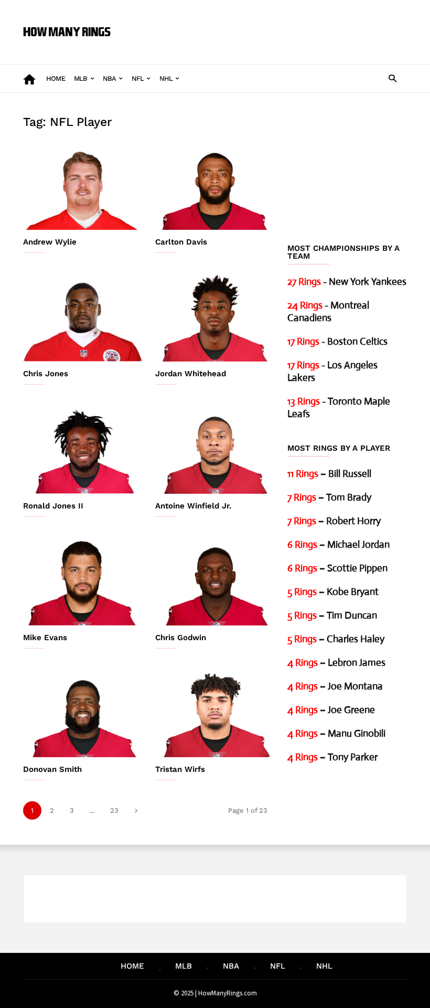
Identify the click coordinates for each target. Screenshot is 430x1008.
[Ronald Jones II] (83, 449)
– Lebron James (336, 662)
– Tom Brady (329, 497)
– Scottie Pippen (337, 568)
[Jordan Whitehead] (215, 318)
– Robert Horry (334, 521)
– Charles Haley (335, 639)
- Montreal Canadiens (328, 311)
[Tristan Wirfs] (215, 713)
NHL (166, 78)
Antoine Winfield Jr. (193, 506)
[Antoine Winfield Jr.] (215, 449)
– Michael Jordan (338, 544)
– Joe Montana (335, 686)
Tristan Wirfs (180, 769)
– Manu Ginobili (336, 733)
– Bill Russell (329, 474)
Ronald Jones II (53, 506)
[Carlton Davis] (215, 186)
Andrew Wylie (50, 242)
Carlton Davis (181, 242)
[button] (392, 78)
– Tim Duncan (332, 615)
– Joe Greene (331, 710)
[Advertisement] (264, 24)
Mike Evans (45, 637)
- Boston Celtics (337, 341)
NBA (109, 78)
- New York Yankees (346, 281)
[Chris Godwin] (215, 581)
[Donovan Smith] (83, 713)
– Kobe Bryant (333, 592)
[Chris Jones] (83, 318)
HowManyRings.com (227, 993)
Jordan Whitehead (190, 373)
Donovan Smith (52, 769)
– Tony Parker (332, 757)
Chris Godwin (180, 637)
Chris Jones (45, 373)
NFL (138, 78)
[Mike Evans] (83, 581)
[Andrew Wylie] (83, 186)
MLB (81, 78)
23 (114, 810)
